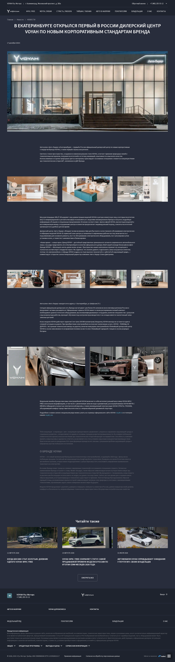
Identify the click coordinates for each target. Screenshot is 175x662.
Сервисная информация (76, 646)
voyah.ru (119, 413)
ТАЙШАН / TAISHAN (83, 11)
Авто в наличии (103, 11)
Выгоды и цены (53, 646)
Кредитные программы (29, 646)
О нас (149, 11)
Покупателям (121, 11)
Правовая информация (72, 656)
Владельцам (136, 11)
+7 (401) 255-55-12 (23, 597)
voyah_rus (49, 415)
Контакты (161, 11)
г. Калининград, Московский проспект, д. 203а (43, 3)
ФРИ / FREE (30, 11)
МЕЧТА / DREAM (46, 11)
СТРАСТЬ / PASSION (64, 11)
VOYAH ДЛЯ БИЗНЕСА (57, 609)
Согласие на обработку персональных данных (103, 656)
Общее (10, 646)
